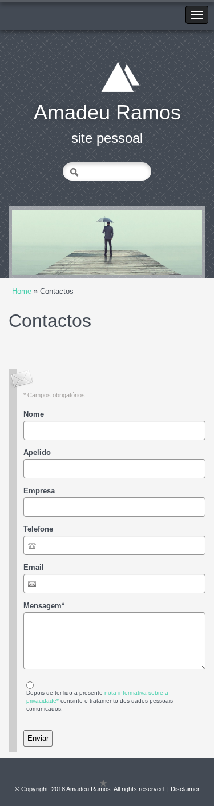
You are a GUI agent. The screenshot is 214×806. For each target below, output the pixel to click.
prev (44, 242)
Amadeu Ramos (107, 112)
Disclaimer (185, 788)
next (170, 242)
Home (21, 291)
